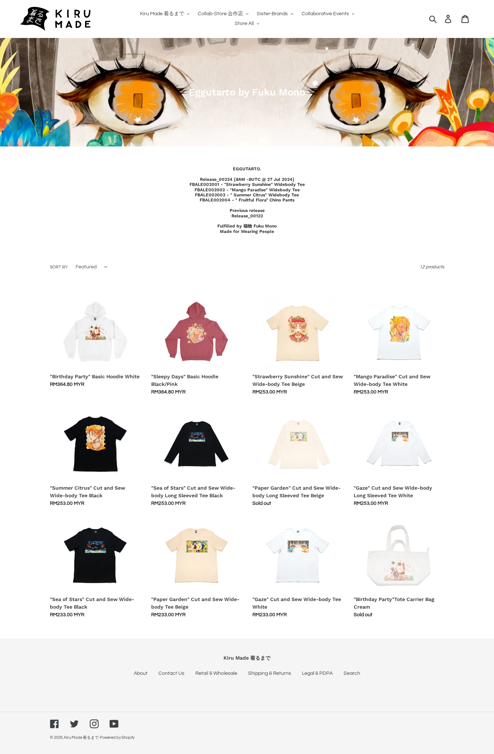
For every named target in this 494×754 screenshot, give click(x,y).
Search (352, 673)
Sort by (59, 267)
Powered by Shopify (117, 738)
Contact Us (171, 673)
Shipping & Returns (269, 673)
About (141, 673)
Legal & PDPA (317, 673)
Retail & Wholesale (216, 673)
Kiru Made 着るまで (81, 738)
